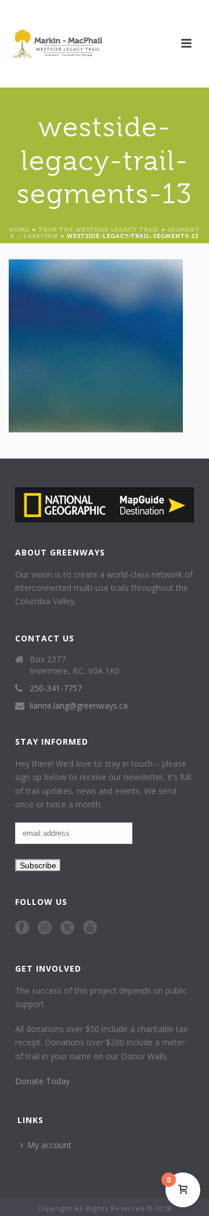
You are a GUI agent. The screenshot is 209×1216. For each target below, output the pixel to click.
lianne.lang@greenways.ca (79, 706)
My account (49, 1144)
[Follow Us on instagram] (45, 928)
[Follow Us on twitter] (67, 928)
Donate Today (42, 1081)
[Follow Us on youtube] (90, 928)
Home (19, 229)
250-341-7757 (56, 688)
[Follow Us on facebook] (22, 928)
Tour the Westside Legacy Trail (98, 229)
